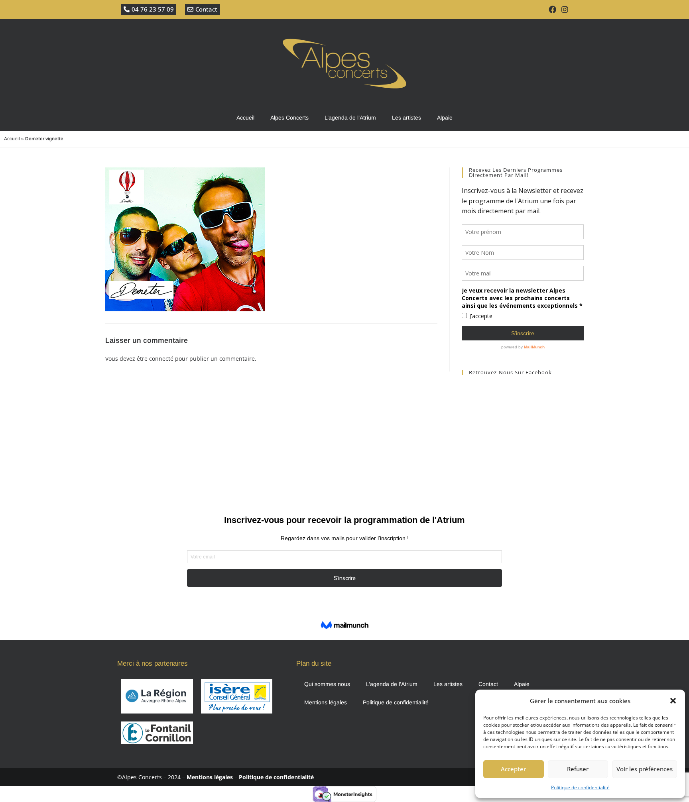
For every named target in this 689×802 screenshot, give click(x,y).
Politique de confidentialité (580, 787)
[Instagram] (565, 9)
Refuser (578, 769)
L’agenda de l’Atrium (350, 117)
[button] (673, 701)
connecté (161, 358)
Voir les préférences (644, 769)
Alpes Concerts (289, 117)
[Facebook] (552, 9)
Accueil (245, 117)
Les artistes (406, 117)
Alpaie (445, 117)
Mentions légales (325, 702)
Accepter (513, 769)
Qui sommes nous (327, 684)
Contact (488, 684)
